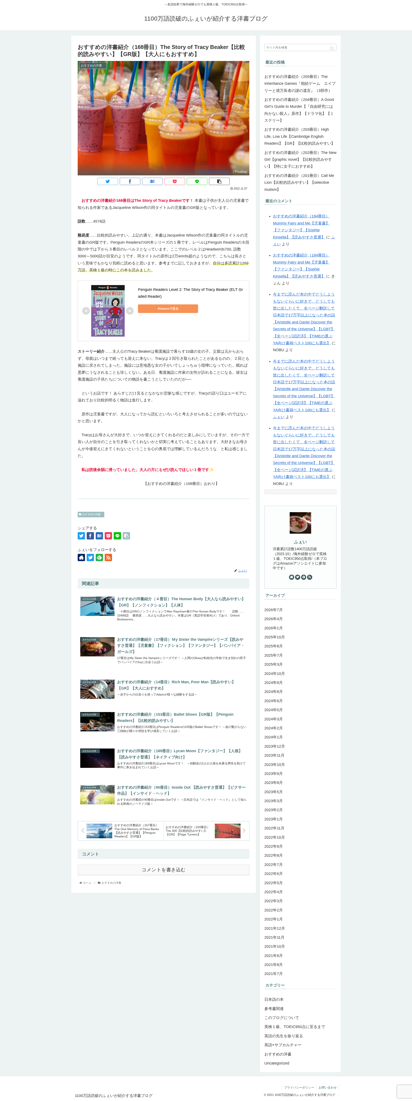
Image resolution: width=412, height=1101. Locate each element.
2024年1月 (273, 737)
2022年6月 (273, 874)
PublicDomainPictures (215, 171)
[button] (332, 48)
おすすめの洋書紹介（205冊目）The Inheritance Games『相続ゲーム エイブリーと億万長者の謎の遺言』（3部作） (300, 83)
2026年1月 (273, 628)
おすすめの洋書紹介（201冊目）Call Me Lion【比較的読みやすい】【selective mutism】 (299, 182)
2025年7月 (273, 655)
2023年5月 (273, 792)
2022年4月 (273, 892)
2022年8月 (273, 855)
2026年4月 (273, 619)
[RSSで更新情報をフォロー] (108, 557)
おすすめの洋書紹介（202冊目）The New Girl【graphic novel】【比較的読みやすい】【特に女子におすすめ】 (300, 159)
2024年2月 (273, 728)
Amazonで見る (168, 308)
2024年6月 (273, 701)
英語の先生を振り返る (283, 1036)
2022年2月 (273, 910)
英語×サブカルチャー (282, 1045)
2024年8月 (273, 691)
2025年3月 (273, 664)
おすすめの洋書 (92, 514)
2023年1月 (273, 819)
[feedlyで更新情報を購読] (99, 557)
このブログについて (281, 1018)
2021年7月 (273, 974)
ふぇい (279, 417)
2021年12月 (274, 928)
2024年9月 (273, 682)
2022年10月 (274, 837)
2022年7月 (273, 865)
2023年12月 (274, 746)
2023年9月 (273, 773)
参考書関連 (274, 1009)
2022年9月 (273, 846)
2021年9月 (273, 956)
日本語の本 (274, 999)
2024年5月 (273, 710)
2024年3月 (273, 719)
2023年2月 (273, 810)
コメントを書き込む (164, 869)
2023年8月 (273, 783)
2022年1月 (273, 919)
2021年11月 (274, 937)
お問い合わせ (328, 1087)
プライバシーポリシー (299, 1087)
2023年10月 (274, 764)
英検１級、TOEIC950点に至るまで (294, 1027)
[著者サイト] (81, 557)
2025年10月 (274, 637)
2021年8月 (273, 965)
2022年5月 (273, 883)
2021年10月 (274, 946)
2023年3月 (273, 801)
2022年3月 (273, 901)
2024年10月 (274, 673)
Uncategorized (276, 1063)
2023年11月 (274, 755)
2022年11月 (274, 828)
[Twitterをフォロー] (90, 557)
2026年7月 (273, 610)
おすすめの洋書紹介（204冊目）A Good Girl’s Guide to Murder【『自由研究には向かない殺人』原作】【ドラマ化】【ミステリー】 (299, 110)
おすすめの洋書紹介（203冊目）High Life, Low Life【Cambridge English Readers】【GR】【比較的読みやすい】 (299, 136)
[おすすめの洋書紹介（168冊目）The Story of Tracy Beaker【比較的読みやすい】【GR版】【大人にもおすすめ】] (152, 181)
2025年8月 (273, 646)
